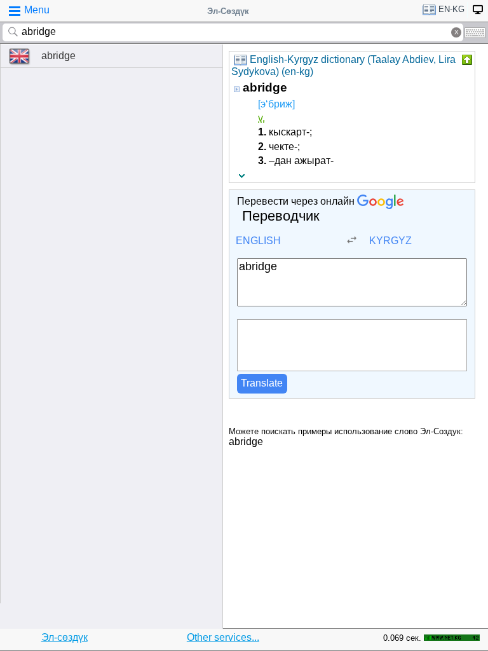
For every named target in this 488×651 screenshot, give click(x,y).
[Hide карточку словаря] (465, 59)
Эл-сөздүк (64, 637)
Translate (262, 383)
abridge (58, 55)
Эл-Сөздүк (228, 11)
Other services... (223, 637)
